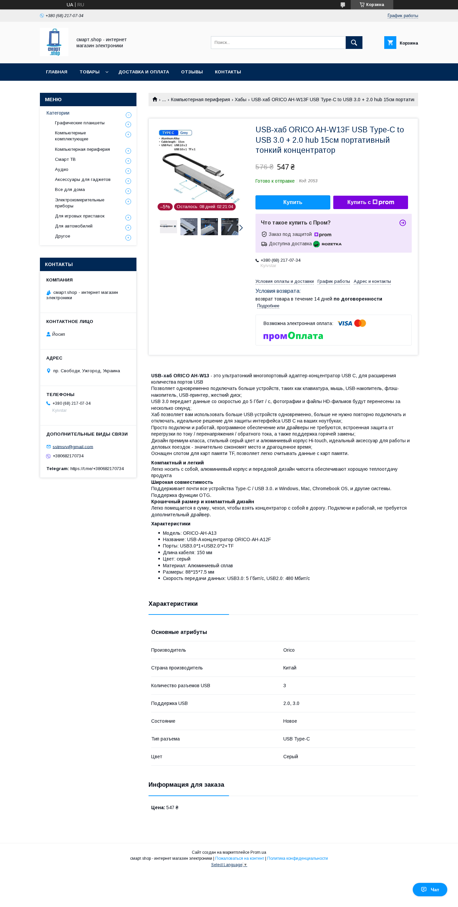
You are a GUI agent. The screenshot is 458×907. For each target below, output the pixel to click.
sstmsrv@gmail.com (73, 446)
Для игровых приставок (80, 215)
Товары (89, 71)
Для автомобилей (74, 226)
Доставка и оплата (143, 71)
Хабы (240, 99)
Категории (58, 113)
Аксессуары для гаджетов (83, 179)
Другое (62, 236)
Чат (435, 889)
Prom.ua (258, 852)
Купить (292, 202)
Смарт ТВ (65, 159)
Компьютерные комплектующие (71, 135)
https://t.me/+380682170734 (97, 468)
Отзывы (192, 71)
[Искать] (354, 42)
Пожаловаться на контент (239, 858)
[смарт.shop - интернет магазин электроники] (54, 54)
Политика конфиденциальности (297, 858)
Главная (56, 71)
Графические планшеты (80, 122)
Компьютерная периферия (200, 99)
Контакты (228, 71)
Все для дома (70, 189)
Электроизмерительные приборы (79, 202)
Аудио (61, 169)
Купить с (359, 202)
